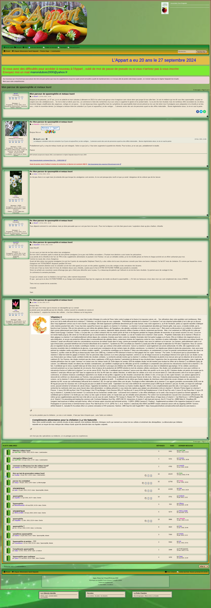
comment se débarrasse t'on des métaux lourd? (31, 466)
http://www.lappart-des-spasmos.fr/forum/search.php (103, 164)
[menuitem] (18, 47)
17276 (19, 146)
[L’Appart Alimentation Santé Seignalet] (44, 23)
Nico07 (38, 139)
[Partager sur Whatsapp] (204, 111)
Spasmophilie (18, 504)
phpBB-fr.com (109, 582)
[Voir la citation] (47, 139)
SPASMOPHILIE (19, 488)
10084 (19, 205)
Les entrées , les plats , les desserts (97, 596)
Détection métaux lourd (21, 451)
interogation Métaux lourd (22, 458)
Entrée (39, 497)
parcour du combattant (21, 481)
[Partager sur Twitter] (201, 111)
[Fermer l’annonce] (208, 67)
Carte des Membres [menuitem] (36, 47)
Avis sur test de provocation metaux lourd (28, 473)
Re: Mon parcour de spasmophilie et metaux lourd (51, 122)
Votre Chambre (40, 558)
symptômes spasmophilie (22, 534)
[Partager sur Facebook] (197, 111)
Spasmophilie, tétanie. (42, 490)
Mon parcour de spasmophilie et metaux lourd (26, 87)
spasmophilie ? (18, 526)
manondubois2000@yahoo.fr (48, 72)
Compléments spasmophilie (23, 549)
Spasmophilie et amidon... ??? (24, 541)
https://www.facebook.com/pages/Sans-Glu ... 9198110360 (47, 160)
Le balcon (39, 550)
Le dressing (38, 528)
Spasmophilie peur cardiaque (24, 556)
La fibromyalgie (41, 482)
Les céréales (44, 597)
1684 (19, 319)
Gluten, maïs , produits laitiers (49, 596)
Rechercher (201, 52)
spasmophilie (18, 496)
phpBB (100, 580)
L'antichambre (43, 452)
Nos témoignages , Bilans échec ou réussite (146, 596)
